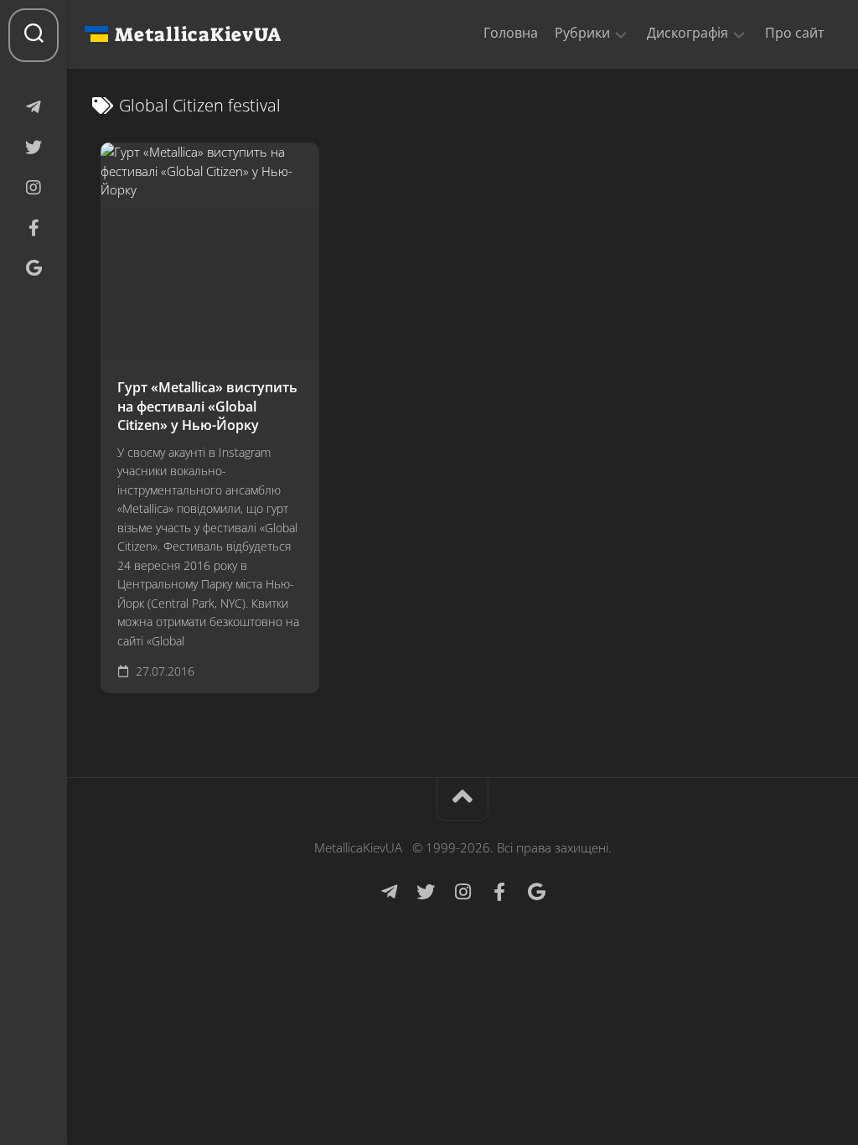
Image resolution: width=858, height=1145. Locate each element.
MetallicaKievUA (198, 34)
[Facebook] (33, 228)
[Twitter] (33, 147)
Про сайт (794, 32)
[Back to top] (462, 799)
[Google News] (33, 268)
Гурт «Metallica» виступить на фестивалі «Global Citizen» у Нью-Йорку (207, 406)
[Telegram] (33, 107)
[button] (621, 33)
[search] (33, 35)
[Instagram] (33, 188)
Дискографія (687, 33)
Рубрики (582, 33)
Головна (510, 32)
